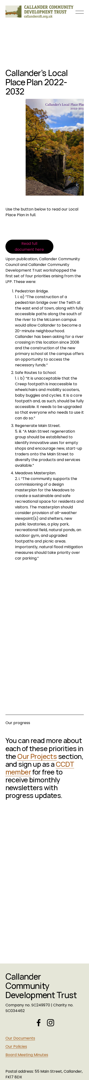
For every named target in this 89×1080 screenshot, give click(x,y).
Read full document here (29, 246)
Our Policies (16, 1046)
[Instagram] (50, 1022)
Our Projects (37, 756)
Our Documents (20, 1038)
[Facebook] (38, 1022)
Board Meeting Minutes (26, 1055)
